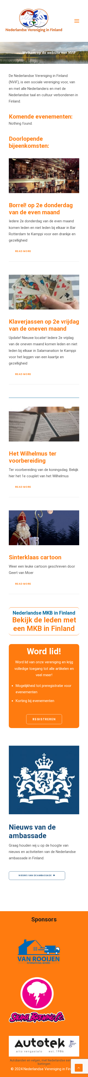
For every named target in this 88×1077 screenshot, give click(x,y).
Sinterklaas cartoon (35, 557)
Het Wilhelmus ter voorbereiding (32, 457)
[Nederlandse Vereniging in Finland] (33, 21)
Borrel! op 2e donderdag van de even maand (41, 209)
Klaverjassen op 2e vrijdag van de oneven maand (44, 325)
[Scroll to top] (79, 1067)
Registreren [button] (44, 719)
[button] (77, 21)
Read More (23, 251)
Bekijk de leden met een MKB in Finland (44, 624)
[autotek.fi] (44, 1046)
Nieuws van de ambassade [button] (35, 875)
